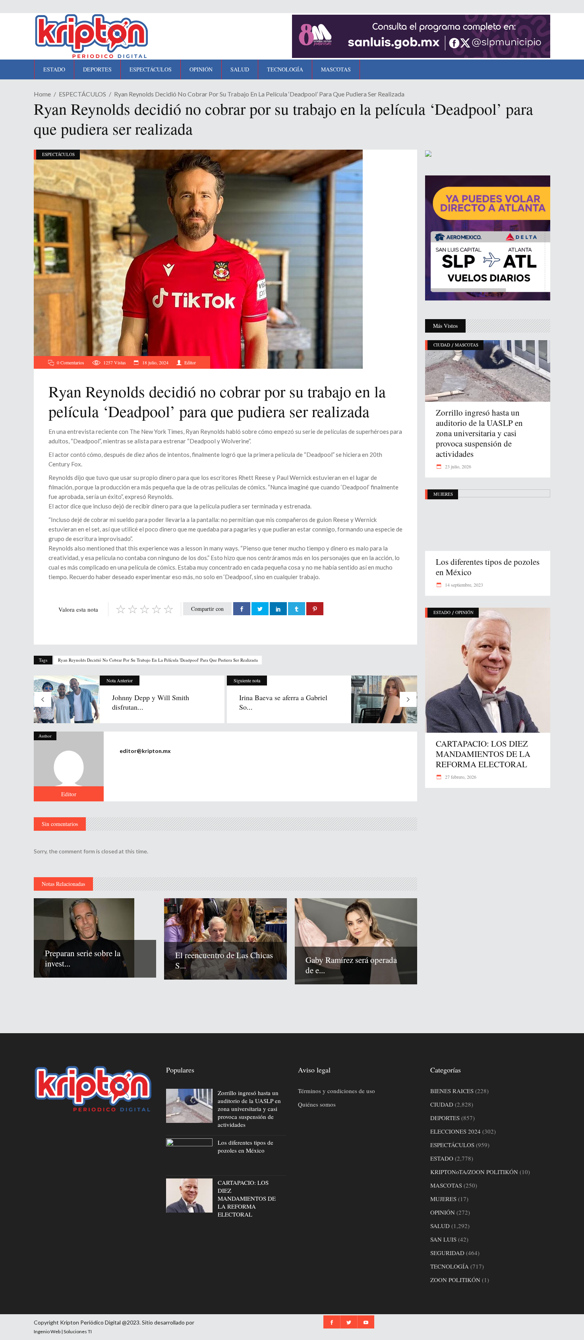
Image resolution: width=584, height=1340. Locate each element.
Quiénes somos (317, 1104)
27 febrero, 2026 (460, 777)
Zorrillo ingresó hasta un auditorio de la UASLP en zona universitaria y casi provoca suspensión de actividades (479, 433)
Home (42, 94)
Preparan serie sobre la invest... (82, 958)
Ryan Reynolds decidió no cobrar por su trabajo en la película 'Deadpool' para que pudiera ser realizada (158, 660)
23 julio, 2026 (457, 466)
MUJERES (443, 494)
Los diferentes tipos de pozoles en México (488, 567)
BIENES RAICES (452, 1091)
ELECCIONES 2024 (455, 1131)
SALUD (440, 1226)
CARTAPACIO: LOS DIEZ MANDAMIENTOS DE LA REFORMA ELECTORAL (483, 754)
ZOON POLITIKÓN (455, 1280)
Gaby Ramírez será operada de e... (351, 965)
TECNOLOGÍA (449, 1266)
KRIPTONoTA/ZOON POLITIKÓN (474, 1172)
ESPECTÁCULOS (82, 94)
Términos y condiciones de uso (336, 1091)
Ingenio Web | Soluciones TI (63, 1331)
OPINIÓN (464, 612)
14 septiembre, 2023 (463, 584)
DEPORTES (445, 1118)
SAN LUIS (443, 1239)
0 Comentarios (70, 362)
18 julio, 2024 (154, 362)
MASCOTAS (466, 345)
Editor (190, 362)
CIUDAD (441, 345)
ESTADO (442, 612)
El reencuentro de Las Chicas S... (224, 960)
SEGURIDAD (447, 1253)
